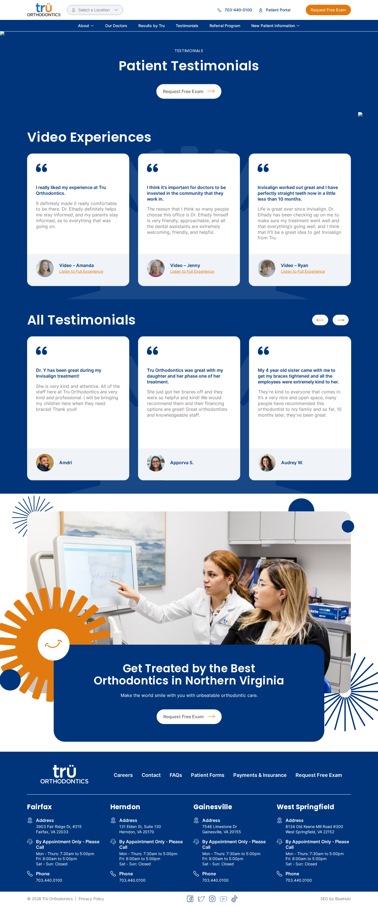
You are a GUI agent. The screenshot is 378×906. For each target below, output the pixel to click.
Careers (123, 775)
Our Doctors (116, 25)
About (84, 25)
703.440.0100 (49, 880)
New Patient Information (273, 25)
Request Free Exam (328, 9)
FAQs (176, 775)
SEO (324, 898)
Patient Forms (207, 775)
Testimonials (187, 25)
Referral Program (224, 25)
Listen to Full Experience (81, 271)
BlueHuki (343, 898)
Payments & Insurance (260, 775)
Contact (151, 775)
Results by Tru (151, 25)
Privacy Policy (91, 898)
